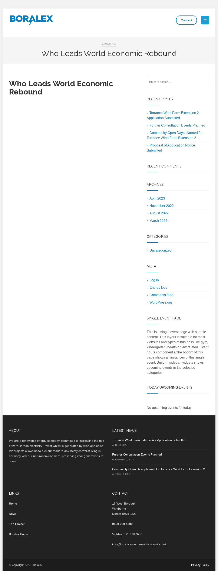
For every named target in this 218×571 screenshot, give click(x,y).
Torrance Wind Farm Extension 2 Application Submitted (149, 440)
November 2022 (161, 206)
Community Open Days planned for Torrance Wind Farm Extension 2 (158, 469)
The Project (16, 524)
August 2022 (159, 213)
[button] (205, 20)
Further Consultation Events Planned (177, 125)
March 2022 (158, 220)
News (12, 513)
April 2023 (157, 198)
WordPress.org (160, 302)
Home (13, 503)
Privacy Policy (200, 565)
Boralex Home (18, 534)
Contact (186, 20)
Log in (154, 280)
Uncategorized (160, 250)
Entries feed (158, 287)
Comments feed (161, 295)
